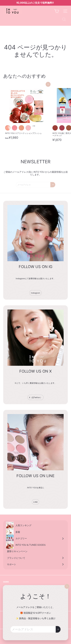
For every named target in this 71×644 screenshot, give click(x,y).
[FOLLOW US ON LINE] (35, 442)
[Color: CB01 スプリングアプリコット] (21, 128)
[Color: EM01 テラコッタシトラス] (55, 128)
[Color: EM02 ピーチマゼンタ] (62, 128)
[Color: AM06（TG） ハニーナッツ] (7, 128)
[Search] (64, 19)
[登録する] (58, 629)
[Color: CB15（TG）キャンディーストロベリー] (14, 128)
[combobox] (35, 19)
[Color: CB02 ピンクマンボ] (28, 128)
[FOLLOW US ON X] (35, 337)
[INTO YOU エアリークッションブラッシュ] (27, 113)
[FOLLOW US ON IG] (35, 233)
